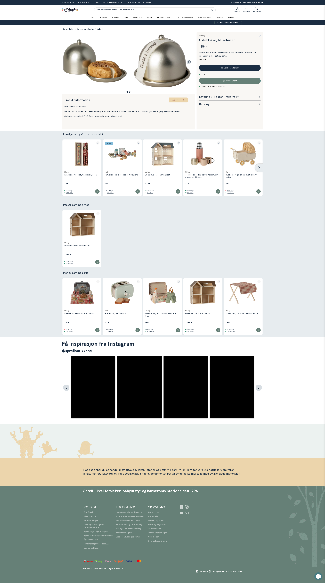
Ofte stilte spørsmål (157, 541)
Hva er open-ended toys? (128, 520)
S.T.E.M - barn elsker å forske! (130, 516)
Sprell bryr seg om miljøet (96, 532)
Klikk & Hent (153, 537)
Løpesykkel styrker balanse (129, 512)
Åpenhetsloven (91, 540)
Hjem (64, 29)
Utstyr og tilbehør (185, 17)
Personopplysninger (157, 533)
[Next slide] (189, 62)
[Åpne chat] (318, 576)
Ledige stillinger (91, 548)
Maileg (100, 29)
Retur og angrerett (157, 525)
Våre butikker (90, 516)
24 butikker (231, 331)
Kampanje (103, 17)
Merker (231, 17)
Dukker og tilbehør (85, 29)
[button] (127, 92)
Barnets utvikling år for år (128, 537)
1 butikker (69, 331)
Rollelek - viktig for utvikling (129, 525)
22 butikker (150, 331)
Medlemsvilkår (154, 529)
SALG (93, 17)
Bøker (149, 17)
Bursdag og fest (205, 17)
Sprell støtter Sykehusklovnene (98, 536)
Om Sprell (88, 512)
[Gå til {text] (181, 507)
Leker (126, 17)
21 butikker (110, 193)
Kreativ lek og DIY (124, 533)
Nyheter (115, 17)
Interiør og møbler (165, 17)
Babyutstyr (137, 17)
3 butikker (190, 193)
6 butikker (231, 193)
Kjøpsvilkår (153, 516)
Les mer (203, 59)
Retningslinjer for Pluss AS (96, 544)
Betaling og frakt (156, 520)
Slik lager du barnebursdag (128, 529)
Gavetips (220, 17)
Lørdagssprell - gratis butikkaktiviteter (94, 526)
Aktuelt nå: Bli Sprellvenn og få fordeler (247, 2)
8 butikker (150, 193)
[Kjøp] (97, 191)
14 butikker (69, 193)
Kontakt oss (153, 512)
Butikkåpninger (91, 520)
